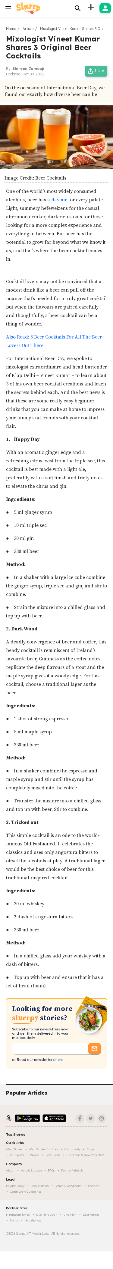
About (10, 1170)
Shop (90, 1149)
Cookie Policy (40, 1186)
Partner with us (72, 1170)
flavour (59, 200)
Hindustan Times (18, 1215)
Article (28, 28)
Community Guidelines (26, 1192)
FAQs (51, 1170)
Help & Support (31, 1170)
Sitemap (93, 1186)
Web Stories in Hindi (43, 1149)
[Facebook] (79, 1118)
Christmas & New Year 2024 (86, 1155)
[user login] (105, 8)
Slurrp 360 (17, 1155)
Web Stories (14, 1149)
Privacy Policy (15, 1186)
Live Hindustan (47, 1215)
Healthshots (33, 1220)
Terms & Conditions (68, 1186)
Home (11, 28)
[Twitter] (90, 1118)
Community (72, 1149)
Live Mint (70, 1215)
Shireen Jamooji (28, 68)
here (59, 1059)
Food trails (53, 1155)
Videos (34, 1155)
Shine (14, 1220)
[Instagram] (101, 1118)
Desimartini (91, 1215)
